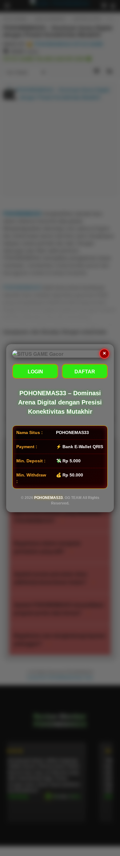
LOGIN (35, 371)
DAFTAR (84, 371)
